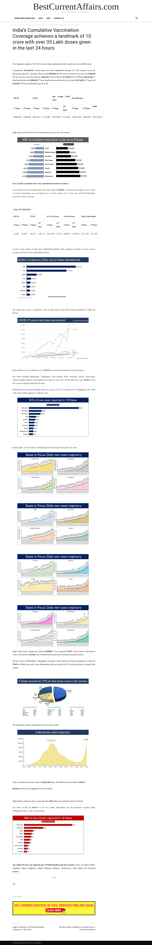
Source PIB (17, 897)
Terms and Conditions (24, 18)
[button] (136, 18)
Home (15, 25)
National (21, 25)
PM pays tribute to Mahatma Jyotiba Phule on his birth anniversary (77, 928)
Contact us (59, 18)
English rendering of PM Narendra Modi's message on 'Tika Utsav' (28, 928)
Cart (48, 18)
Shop (40, 18)
